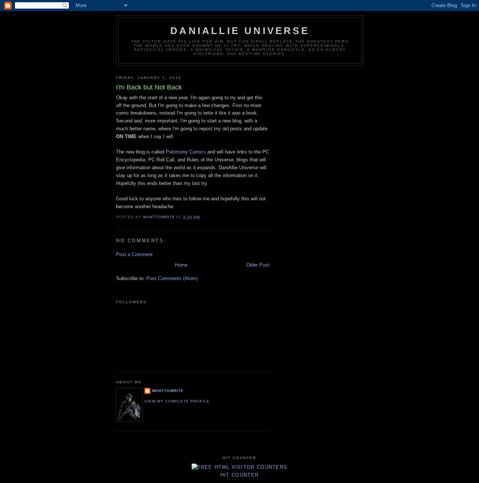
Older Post (257, 265)
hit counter (239, 475)
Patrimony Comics (186, 152)
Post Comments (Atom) (172, 278)
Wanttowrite (168, 391)
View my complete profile (177, 401)
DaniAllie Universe (239, 30)
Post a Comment (134, 254)
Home (181, 265)
